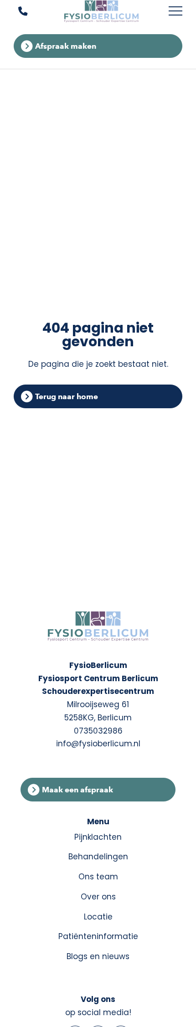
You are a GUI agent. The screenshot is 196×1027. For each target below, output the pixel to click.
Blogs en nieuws (98, 956)
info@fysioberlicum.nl (98, 743)
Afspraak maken (65, 46)
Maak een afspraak (77, 789)
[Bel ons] (17, 11)
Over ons (98, 896)
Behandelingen (98, 856)
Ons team (98, 876)
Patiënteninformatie (98, 936)
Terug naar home (66, 396)
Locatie (98, 916)
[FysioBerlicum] (101, 11)
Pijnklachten (98, 837)
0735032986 (98, 730)
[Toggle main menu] (175, 11)
